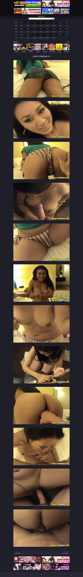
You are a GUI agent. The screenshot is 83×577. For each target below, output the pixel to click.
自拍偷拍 (28, 25)
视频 (16, 25)
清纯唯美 (53, 31)
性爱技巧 (66, 34)
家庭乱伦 (28, 34)
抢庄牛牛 (66, 22)
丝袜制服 (53, 25)
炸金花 (54, 22)
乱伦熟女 (60, 28)
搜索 (52, 18)
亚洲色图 (28, 31)
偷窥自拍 (21, 31)
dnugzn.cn (41, 16)
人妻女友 (34, 34)
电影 (16, 28)
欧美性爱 (41, 28)
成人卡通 (34, 28)
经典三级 (53, 28)
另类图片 (66, 31)
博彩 (16, 22)
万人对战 (34, 22)
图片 (16, 31)
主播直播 (60, 25)
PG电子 (21, 22)
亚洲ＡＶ (21, 25)
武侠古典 (41, 34)
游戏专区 (41, 22)
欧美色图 (34, 31)
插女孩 (22, 37)
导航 (16, 37)
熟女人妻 (47, 25)
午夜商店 (28, 37)
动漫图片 (41, 31)
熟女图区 (60, 31)
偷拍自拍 (28, 28)
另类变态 (66, 28)
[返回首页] (71, 575)
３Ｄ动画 (41, 25)
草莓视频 (34, 37)
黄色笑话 (60, 34)
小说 (16, 34)
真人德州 (28, 22)
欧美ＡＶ (34, 25)
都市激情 (21, 34)
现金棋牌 (60, 22)
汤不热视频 (41, 37)
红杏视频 (47, 37)
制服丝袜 (47, 28)
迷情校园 (47, 34)
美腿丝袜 (47, 31)
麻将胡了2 (47, 22)
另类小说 (53, 34)
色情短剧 (53, 37)
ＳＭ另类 (66, 25)
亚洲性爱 (21, 28)
